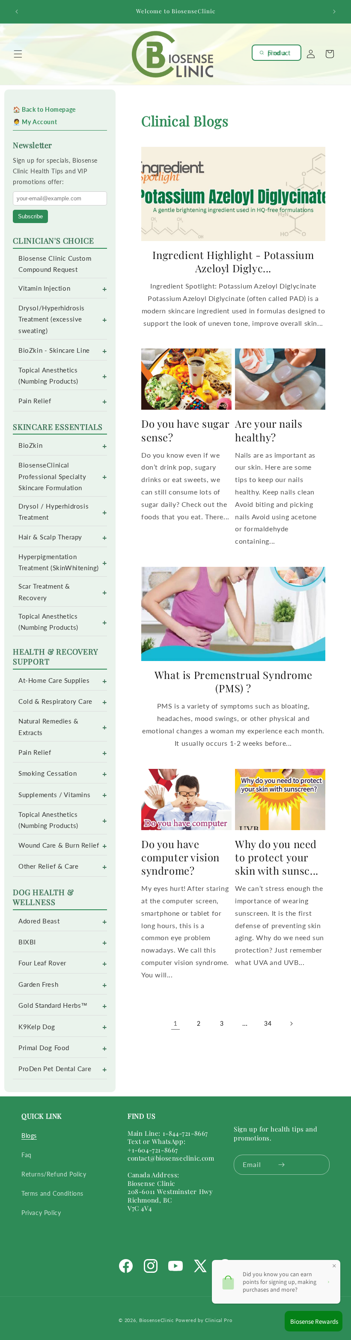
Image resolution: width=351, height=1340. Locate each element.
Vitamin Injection (44, 288)
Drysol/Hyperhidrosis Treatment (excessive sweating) (51, 319)
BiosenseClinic (156, 1320)
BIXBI (27, 942)
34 (267, 1023)
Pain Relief (34, 401)
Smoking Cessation (47, 773)
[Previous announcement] (16, 11)
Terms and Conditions (52, 1193)
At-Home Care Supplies (54, 680)
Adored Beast (38, 921)
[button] (18, 54)
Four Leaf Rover (42, 963)
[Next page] (291, 1023)
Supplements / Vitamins (54, 794)
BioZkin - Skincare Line (54, 350)
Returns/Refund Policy (53, 1174)
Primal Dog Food (43, 1047)
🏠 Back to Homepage (44, 109)
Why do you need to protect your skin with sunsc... (276, 857)
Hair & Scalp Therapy (50, 537)
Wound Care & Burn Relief (58, 845)
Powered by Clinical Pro (204, 1320)
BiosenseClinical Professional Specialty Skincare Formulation (52, 476)
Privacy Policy (41, 1212)
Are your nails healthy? (268, 430)
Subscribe (30, 216)
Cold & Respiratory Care (55, 701)
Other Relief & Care (48, 866)
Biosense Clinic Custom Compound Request (54, 264)
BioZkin (30, 445)
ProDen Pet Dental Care (54, 1068)
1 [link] (175, 1023)
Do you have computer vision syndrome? (180, 857)
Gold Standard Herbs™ (53, 1005)
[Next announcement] (334, 11)
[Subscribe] (281, 1165)
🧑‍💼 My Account (35, 121)
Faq (26, 1154)
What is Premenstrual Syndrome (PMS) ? (233, 681)
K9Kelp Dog (36, 1026)
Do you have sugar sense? (185, 430)
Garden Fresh (38, 984)
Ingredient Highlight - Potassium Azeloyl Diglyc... (233, 261)
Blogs (29, 1135)
